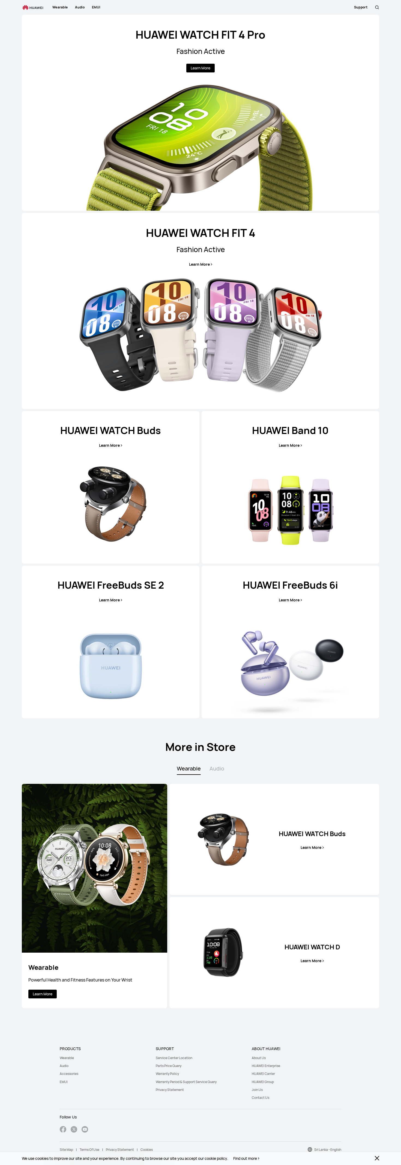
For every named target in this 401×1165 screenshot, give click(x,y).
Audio (64, 1065)
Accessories (69, 1073)
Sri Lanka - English (327, 1149)
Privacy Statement (170, 1089)
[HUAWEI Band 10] (290, 487)
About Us (259, 1058)
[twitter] (74, 1130)
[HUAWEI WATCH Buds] (110, 487)
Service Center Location (174, 1058)
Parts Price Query (168, 1065)
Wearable (67, 1058)
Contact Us (260, 1097)
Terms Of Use (89, 1149)
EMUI (64, 1082)
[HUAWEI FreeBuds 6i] (290, 642)
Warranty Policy (167, 1073)
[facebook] (63, 1130)
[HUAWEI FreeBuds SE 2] (110, 642)
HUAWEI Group (263, 1082)
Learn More (200, 68)
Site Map (66, 1149)
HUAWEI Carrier (263, 1073)
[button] (377, 7)
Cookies (146, 1149)
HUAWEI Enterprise (266, 1065)
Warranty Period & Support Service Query (186, 1082)
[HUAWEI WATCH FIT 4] (200, 311)
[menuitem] (104, 1057)
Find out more (245, 1158)
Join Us (257, 1089)
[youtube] (85, 1130)
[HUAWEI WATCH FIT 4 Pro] (200, 113)
